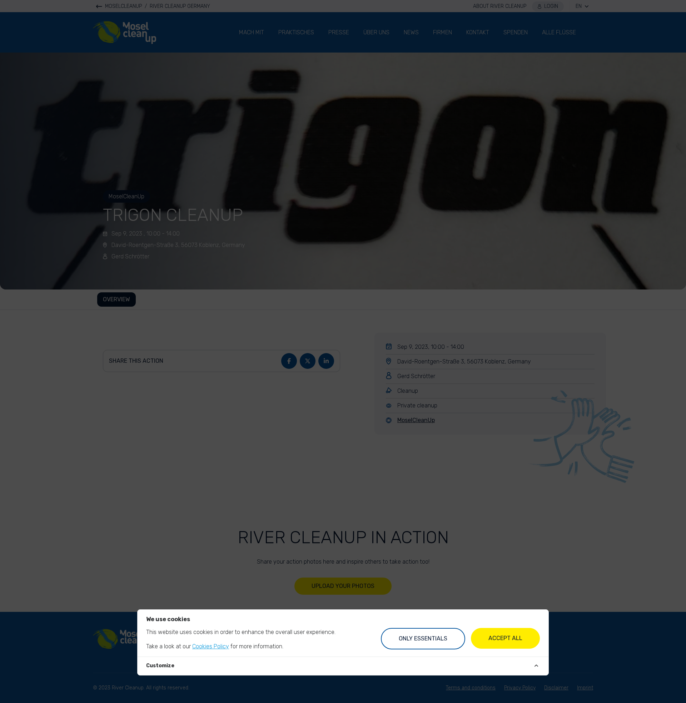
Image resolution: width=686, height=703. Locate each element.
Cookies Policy (210, 646)
